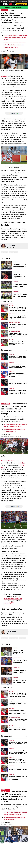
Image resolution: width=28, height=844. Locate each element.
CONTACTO (19, 58)
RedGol (14, 60)
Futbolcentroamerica (6, 61)
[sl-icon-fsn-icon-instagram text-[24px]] (17, 50)
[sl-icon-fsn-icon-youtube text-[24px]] (26, 50)
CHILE (22, 53)
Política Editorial (18, 69)
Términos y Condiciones (20, 45)
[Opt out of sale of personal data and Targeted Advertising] (2, 841)
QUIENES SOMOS (5, 58)
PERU (13, 55)
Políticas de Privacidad (7, 69)
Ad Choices (4, 71)
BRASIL (17, 53)
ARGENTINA (10, 53)
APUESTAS (17, 61)
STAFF (13, 58)
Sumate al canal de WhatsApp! (13, 7)
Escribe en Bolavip (6, 60)
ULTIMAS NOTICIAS (14, 5)
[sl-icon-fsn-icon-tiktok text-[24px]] (23, 50)
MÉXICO (9, 55)
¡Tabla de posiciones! (12, 1)
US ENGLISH (20, 55)
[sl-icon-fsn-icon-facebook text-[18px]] (14, 50)
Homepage (24, 33)
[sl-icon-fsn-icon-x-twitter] (20, 50)
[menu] (1, 4)
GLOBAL (3, 55)
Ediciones (3, 53)
